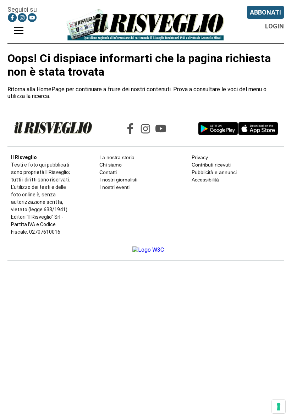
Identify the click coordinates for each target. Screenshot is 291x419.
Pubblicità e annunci (214, 172)
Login (274, 26)
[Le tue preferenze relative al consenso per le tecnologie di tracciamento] (278, 406)
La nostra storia (116, 157)
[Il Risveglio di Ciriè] (145, 24)
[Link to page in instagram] (22, 17)
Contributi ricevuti (211, 165)
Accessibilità (205, 180)
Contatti (108, 172)
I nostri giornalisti (118, 180)
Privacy (200, 157)
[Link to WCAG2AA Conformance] (145, 249)
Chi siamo (110, 165)
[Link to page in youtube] (32, 17)
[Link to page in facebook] (12, 17)
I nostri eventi (114, 187)
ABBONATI (265, 12)
